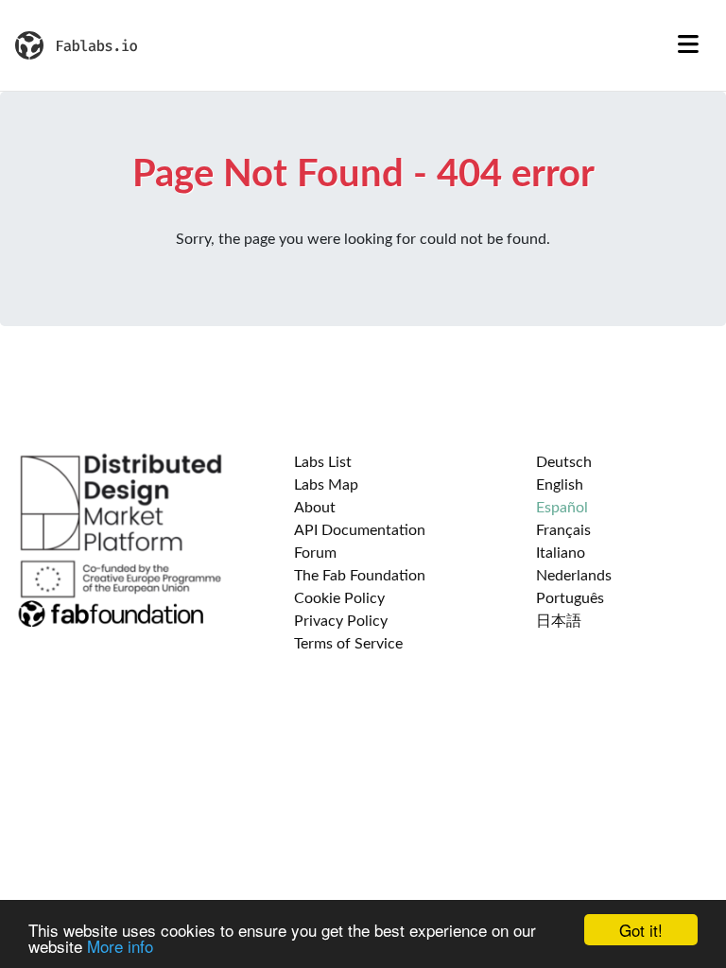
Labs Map (326, 485)
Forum (315, 553)
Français (563, 530)
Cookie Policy (339, 598)
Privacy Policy (341, 621)
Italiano (560, 553)
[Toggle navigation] (688, 45)
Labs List (323, 462)
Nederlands (574, 575)
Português (570, 598)
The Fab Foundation (359, 575)
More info (120, 946)
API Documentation (359, 530)
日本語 (558, 621)
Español (562, 507)
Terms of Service (348, 643)
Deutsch (564, 462)
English (559, 485)
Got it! (641, 930)
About (315, 507)
